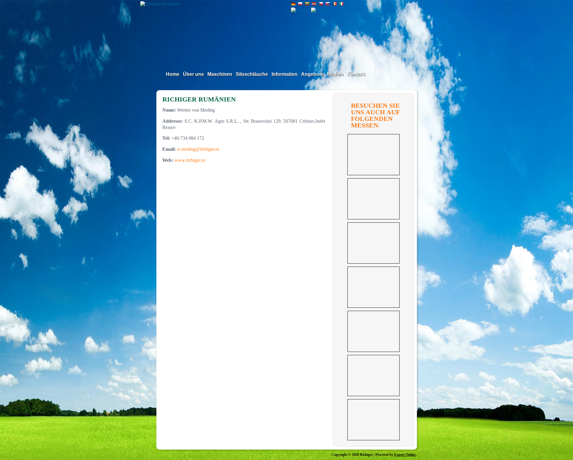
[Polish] (300, 4)
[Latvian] (314, 4)
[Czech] (320, 4)
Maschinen (219, 74)
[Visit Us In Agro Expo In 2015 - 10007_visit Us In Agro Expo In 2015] (373, 154)
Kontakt (356, 74)
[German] (293, 4)
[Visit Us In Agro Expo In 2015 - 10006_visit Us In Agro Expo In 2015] (373, 199)
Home (172, 74)
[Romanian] (334, 4)
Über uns (193, 74)
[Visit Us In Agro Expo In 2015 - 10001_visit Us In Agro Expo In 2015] (373, 419)
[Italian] (341, 4)
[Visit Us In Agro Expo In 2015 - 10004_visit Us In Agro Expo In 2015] (373, 287)
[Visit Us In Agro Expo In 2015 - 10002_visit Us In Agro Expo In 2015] (373, 375)
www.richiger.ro (189, 160)
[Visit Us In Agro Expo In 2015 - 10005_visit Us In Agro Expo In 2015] (373, 243)
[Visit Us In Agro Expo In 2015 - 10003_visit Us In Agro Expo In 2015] (373, 331)
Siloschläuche (252, 74)
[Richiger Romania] (216, 30)
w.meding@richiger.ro (198, 149)
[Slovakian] (327, 4)
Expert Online (405, 455)
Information (285, 74)
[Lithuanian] (307, 4)
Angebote (312, 74)
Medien (335, 74)
